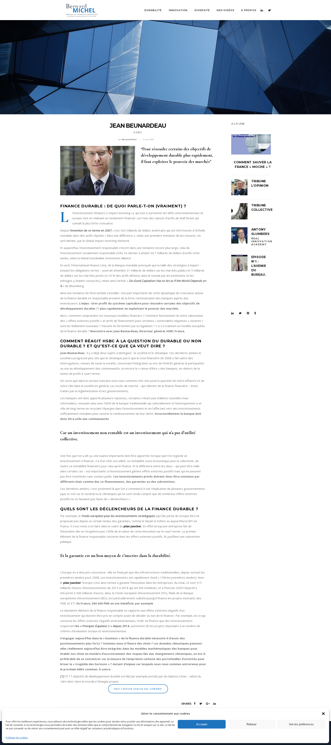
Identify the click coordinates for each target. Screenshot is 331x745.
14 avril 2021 (148, 139)
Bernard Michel (129, 139)
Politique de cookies (17, 737)
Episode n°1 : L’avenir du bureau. (258, 265)
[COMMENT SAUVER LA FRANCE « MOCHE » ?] (251, 144)
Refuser (251, 724)
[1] (62, 676)
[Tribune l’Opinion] (239, 187)
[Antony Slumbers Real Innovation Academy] (239, 235)
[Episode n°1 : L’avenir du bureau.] (239, 263)
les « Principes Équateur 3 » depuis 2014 (102, 626)
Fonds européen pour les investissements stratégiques (118, 516)
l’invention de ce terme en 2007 (91, 230)
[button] (323, 714)
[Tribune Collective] (239, 211)
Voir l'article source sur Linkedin (138, 688)
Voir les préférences (301, 724)
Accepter (201, 724)
